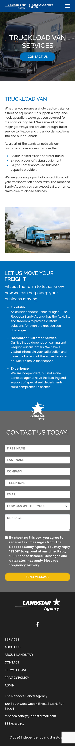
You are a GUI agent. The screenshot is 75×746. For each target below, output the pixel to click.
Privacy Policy (17, 678)
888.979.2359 (14, 724)
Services (12, 639)
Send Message (37, 577)
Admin (9, 685)
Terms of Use (16, 670)
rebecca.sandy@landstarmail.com (30, 716)
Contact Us (38, 57)
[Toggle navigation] (67, 6)
